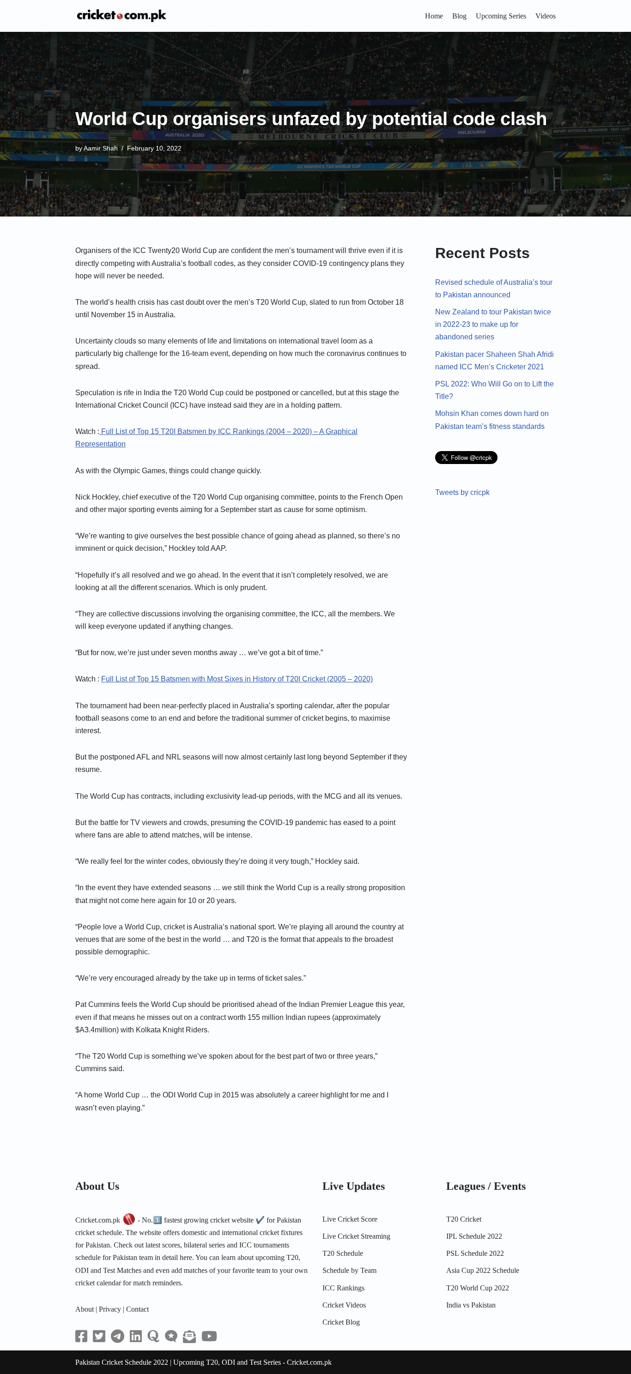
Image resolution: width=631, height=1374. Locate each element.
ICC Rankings (343, 1288)
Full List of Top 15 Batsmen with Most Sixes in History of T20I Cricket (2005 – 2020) (237, 679)
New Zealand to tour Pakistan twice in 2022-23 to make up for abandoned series (493, 324)
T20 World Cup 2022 (477, 1288)
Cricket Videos (344, 1305)
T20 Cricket (463, 1219)
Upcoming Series (501, 16)
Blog (459, 16)
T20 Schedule (342, 1253)
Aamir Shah (101, 148)
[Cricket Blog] (121, 16)
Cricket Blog (341, 1322)
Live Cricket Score (349, 1219)
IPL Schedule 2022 (474, 1236)
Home (434, 16)
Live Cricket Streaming (356, 1236)
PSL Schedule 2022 (475, 1253)
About (84, 1309)
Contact (137, 1309)
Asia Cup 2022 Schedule (482, 1270)
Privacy (110, 1309)
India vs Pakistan (471, 1305)
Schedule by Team (349, 1270)
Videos (545, 16)
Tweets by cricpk (462, 492)
